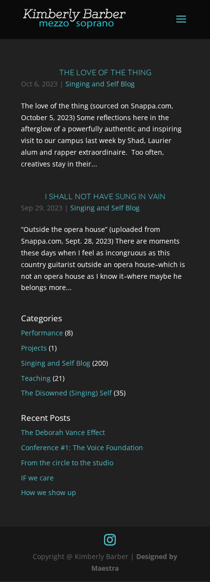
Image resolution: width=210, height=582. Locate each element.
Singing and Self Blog (100, 83)
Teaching (36, 378)
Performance (42, 332)
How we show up (48, 492)
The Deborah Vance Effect (63, 432)
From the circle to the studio (67, 462)
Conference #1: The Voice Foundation (82, 447)
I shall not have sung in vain (105, 196)
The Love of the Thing (105, 72)
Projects (34, 348)
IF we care (37, 477)
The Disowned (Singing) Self (66, 392)
